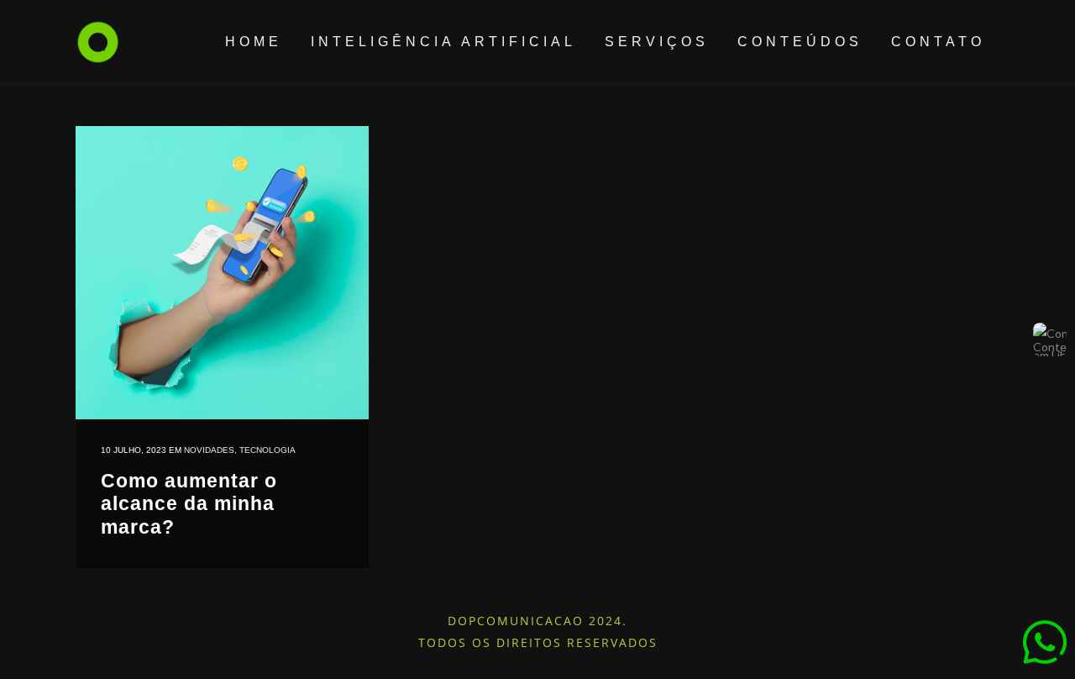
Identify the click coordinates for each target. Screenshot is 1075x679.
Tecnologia (267, 450)
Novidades (209, 450)
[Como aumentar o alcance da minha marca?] (222, 272)
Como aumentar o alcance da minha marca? (189, 504)
